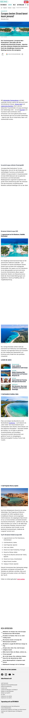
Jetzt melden (21, 579)
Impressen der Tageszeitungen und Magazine (11, 711)
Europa (10, 5)
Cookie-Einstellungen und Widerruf (9, 690)
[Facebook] (2, 674)
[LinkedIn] (13, 674)
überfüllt (22, 110)
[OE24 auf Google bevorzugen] (22, 54)
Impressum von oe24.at (6, 696)
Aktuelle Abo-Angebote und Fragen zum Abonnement (13, 709)
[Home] (1, 7)
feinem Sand (18, 104)
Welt (14, 5)
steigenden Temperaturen (11, 100)
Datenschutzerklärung (6, 686)
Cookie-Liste (4, 688)
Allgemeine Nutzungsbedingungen (9, 685)
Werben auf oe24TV (5, 693)
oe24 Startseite (4, 683)
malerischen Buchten (7, 106)
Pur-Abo (3, 695)
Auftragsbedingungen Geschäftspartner (10, 706)
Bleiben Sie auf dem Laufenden (8, 669)
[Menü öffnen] (27, 4)
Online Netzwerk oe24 (6, 678)
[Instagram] (6, 674)
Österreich (4, 5)
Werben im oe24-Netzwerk (7, 691)
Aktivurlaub (20, 5)
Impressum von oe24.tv (6, 698)
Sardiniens (12, 423)
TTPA (2, 713)
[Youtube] (10, 674)
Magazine (5, 7)
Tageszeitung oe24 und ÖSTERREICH (10, 701)
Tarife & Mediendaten (6, 708)
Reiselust (9, 7)
